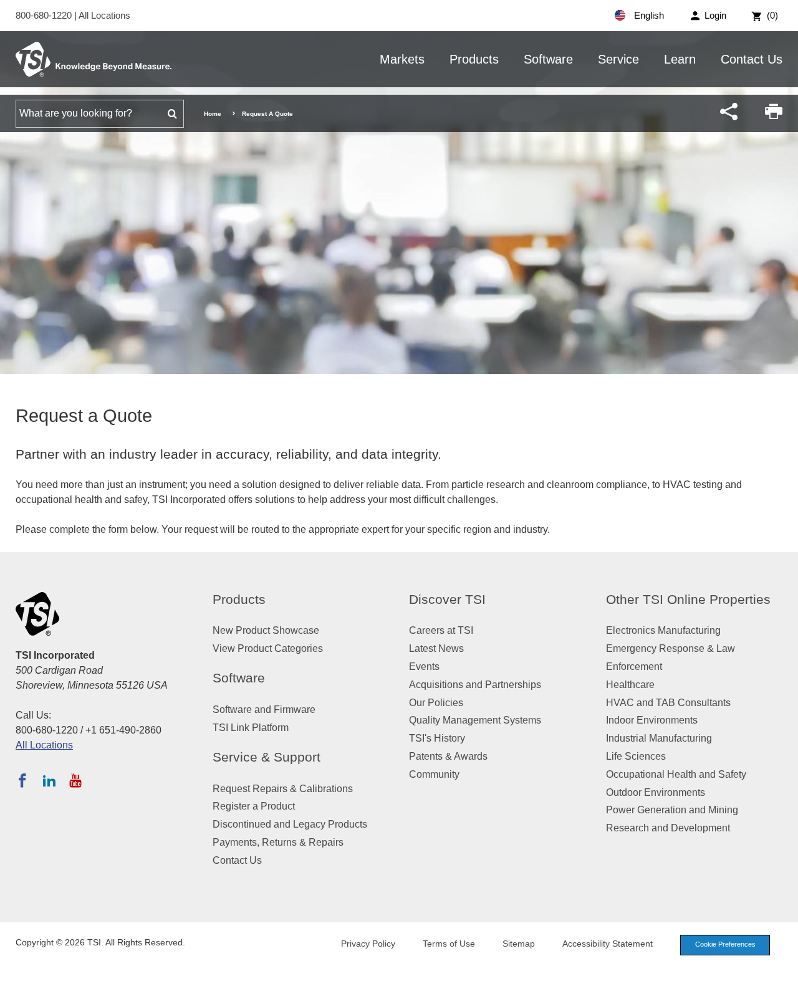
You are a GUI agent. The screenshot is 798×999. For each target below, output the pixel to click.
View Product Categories (268, 648)
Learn (680, 59)
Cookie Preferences (725, 944)
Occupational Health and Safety (676, 774)
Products (474, 59)
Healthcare (630, 684)
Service (618, 59)
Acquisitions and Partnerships (475, 684)
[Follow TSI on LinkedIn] (49, 780)
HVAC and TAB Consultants (668, 702)
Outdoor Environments (655, 792)
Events (424, 666)
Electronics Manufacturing (663, 630)
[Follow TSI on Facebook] (22, 780)
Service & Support (266, 757)
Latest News (436, 648)
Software (548, 59)
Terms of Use (449, 944)
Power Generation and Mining (672, 810)
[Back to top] (782, 983)
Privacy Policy (368, 944)
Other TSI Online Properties (688, 599)
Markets (402, 59)
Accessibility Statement (607, 944)
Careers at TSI (441, 630)
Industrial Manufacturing (659, 738)
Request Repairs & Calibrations (283, 788)
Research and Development (668, 828)
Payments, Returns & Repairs (278, 842)
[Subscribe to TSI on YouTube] (75, 780)
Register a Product (254, 806)
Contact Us (751, 59)
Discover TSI (447, 599)
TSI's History (437, 738)
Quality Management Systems (475, 720)
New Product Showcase (266, 630)
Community (434, 774)
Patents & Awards (448, 756)
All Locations (104, 15)
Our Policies (436, 702)
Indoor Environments (652, 720)
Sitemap (518, 944)
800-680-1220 (45, 15)
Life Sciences (636, 756)
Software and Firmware (264, 709)
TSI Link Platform (251, 727)
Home (212, 113)
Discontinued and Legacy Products (290, 824)
